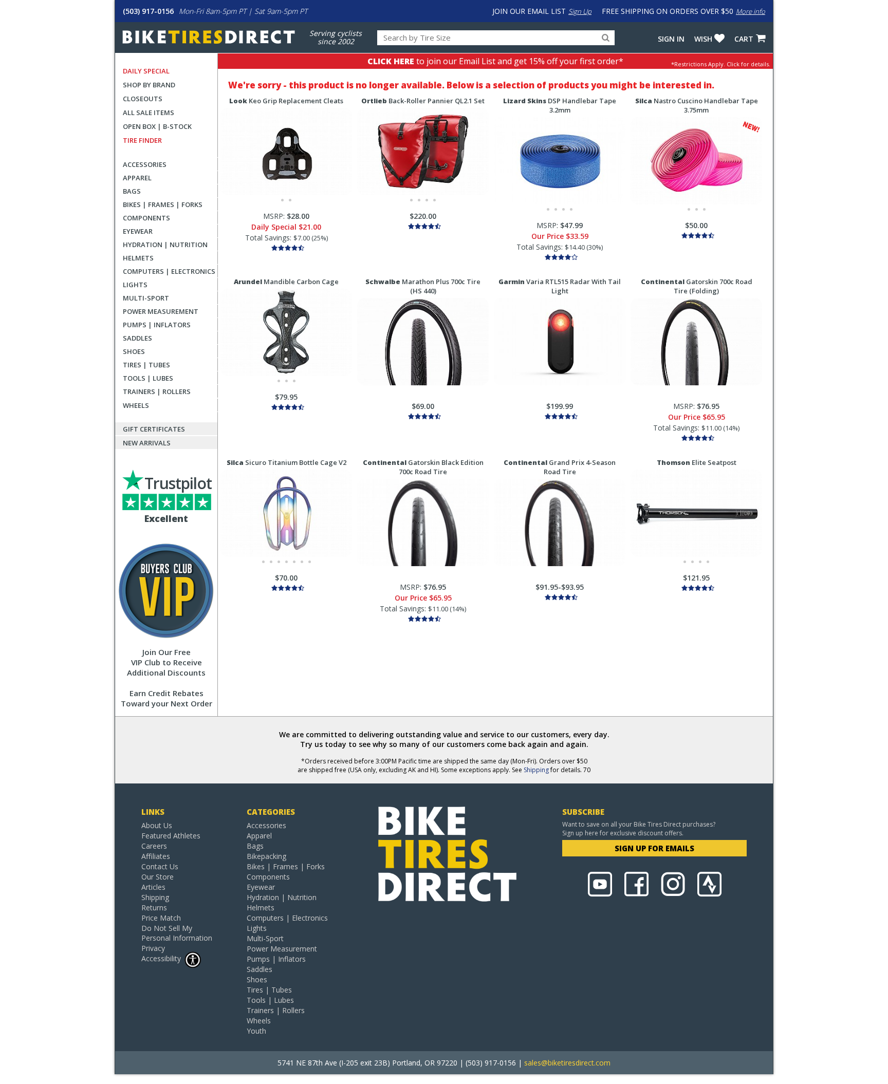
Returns (154, 907)
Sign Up (579, 11)
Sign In (671, 39)
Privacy (153, 948)
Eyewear (138, 231)
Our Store (157, 877)
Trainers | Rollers (157, 391)
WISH (703, 39)
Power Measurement (160, 311)
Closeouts (142, 98)
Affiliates (155, 856)
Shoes (134, 351)
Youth (256, 1031)
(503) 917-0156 (148, 11)
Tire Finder (142, 140)
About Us (156, 825)
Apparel (137, 177)
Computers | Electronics (169, 271)
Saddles (137, 338)
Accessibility (161, 958)
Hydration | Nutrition (165, 244)
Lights (135, 284)
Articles (153, 887)
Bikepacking (266, 856)
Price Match (161, 918)
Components (146, 217)
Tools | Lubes (148, 378)
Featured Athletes (170, 835)
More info (750, 11)
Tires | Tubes (146, 364)
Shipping (536, 769)
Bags (132, 191)
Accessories (144, 164)
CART (743, 39)
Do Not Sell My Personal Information (176, 933)
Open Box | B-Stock (157, 126)
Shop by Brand (149, 84)
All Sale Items (148, 112)
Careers (154, 846)
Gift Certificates (154, 429)
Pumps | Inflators (157, 324)
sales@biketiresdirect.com (567, 1063)
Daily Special (146, 71)
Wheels (136, 405)
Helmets (138, 258)
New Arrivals (147, 442)
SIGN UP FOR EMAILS (654, 848)
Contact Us (159, 866)
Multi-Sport (146, 298)
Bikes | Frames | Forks (162, 204)
